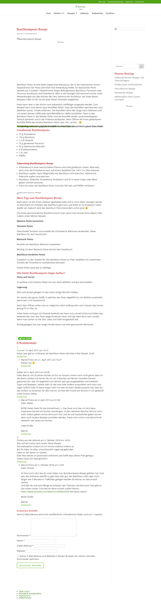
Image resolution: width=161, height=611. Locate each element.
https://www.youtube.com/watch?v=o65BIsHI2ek (45, 491)
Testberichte (97, 13)
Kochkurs (110, 13)
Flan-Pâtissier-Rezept (125, 88)
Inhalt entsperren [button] (25, 126)
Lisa (19, 350)
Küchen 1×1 (59, 13)
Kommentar (23, 535)
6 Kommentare (31, 33)
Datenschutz (139, 2)
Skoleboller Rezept (124, 92)
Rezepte (71, 13)
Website (21, 550)
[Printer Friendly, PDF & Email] (24, 338)
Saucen (20, 33)
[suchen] (141, 66)
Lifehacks (84, 13)
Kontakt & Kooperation (115, 2)
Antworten (22, 356)
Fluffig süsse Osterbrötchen (128, 84)
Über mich (102, 2)
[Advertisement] (60, 58)
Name (21, 540)
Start (48, 13)
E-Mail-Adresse (25, 545)
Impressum (129, 2)
